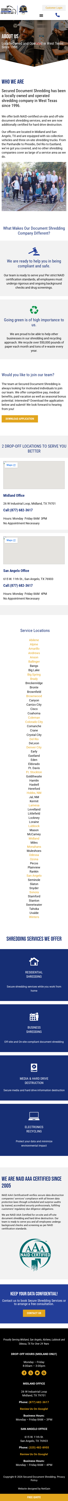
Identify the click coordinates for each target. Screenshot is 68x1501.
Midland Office (34, 1383)
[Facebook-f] (24, 1372)
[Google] (43, 1372)
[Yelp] (30, 1372)
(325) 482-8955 (39, 1447)
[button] (41, 15)
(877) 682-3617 (39, 1402)
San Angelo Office (16, 571)
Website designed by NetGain (34, 1488)
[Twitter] (37, 1372)
